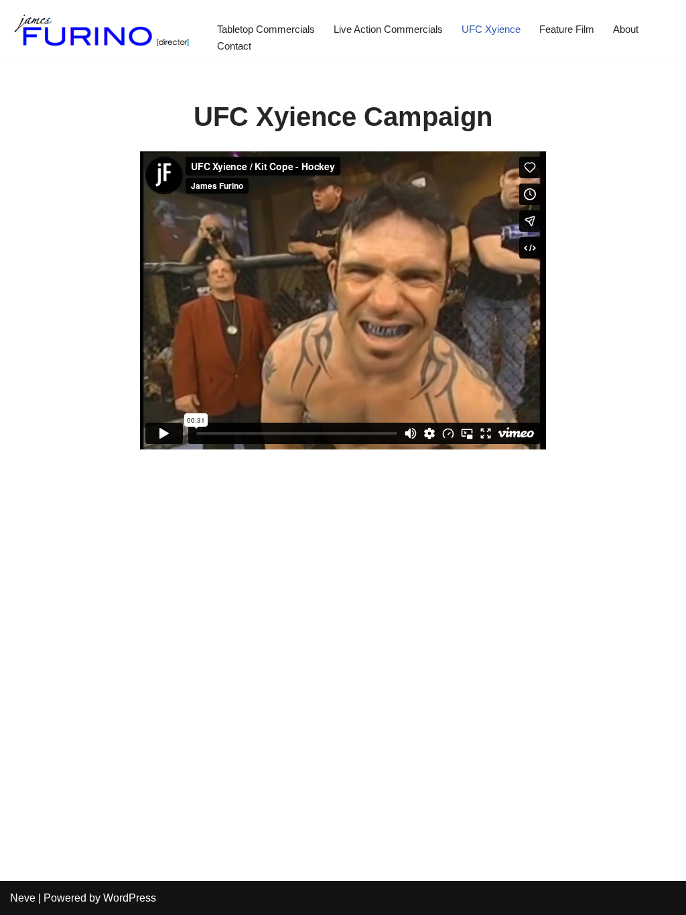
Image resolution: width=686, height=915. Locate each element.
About (625, 29)
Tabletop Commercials (266, 29)
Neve (23, 898)
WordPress (129, 898)
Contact (234, 46)
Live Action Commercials (388, 29)
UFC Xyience (491, 29)
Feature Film (566, 29)
